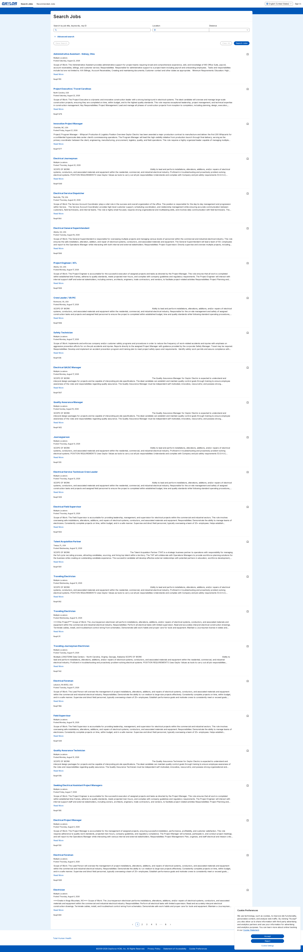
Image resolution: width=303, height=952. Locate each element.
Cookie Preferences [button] (198, 948)
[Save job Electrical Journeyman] (248, 159)
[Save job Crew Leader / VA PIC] (248, 298)
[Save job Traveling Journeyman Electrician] (248, 646)
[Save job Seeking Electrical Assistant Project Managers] (248, 785)
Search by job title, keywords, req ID (70, 26)
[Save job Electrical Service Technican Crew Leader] (248, 472)
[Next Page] (170, 924)
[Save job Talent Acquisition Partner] (248, 542)
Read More (58, 74)
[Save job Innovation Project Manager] (248, 124)
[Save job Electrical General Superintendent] (248, 228)
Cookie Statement (251, 930)
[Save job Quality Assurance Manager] (248, 402)
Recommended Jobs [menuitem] (46, 4)
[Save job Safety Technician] (248, 333)
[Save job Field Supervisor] (248, 716)
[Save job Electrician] (248, 890)
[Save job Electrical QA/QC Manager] (248, 368)
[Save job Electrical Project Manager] (248, 820)
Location (156, 26)
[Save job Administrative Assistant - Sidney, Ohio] (248, 54)
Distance (213, 26)
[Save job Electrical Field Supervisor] (248, 507)
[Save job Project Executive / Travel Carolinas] (248, 89)
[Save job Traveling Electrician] (248, 577)
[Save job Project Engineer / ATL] (248, 263)
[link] (137, 924)
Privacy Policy (154, 948)
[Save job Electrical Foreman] (248, 681)
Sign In (298, 4)
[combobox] (182, 30)
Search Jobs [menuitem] (27, 4)
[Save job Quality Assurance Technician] (248, 751)
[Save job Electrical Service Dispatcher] (248, 193)
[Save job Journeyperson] (248, 437)
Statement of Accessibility (174, 948)
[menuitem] (9, 4)
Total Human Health (62, 938)
